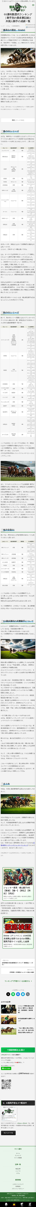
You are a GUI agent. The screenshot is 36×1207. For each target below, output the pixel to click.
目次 (13, 120)
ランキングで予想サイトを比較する (17, 981)
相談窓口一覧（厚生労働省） (19, 1195)
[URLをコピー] (28, 994)
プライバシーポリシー (18, 1188)
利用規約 (18, 1186)
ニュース (18, 1171)
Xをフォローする (8, 1133)
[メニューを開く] (33, 5)
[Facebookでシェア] (18, 994)
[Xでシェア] (8, 994)
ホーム (18, 1153)
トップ (2, 26)
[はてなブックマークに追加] (23, 994)
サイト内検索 (18, 1157)
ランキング (18, 1155)
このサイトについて (18, 1184)
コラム (8, 26)
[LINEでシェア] (13, 994)
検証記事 (18, 1168)
